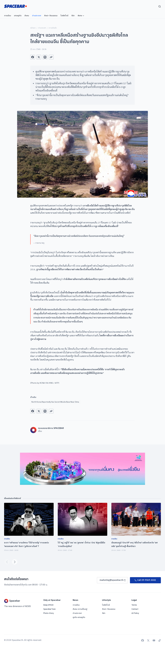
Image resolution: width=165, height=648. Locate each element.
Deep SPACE (48, 605)
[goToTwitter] (148, 640)
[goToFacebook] (142, 640)
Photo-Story (48, 613)
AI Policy (135, 613)
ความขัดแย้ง (53, 28)
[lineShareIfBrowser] (45, 57)
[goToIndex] (15, 6)
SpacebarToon (49, 609)
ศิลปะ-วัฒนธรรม (108, 609)
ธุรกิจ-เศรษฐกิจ (79, 617)
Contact (134, 609)
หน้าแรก (33, 28)
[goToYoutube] (154, 640)
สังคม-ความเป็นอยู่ (80, 609)
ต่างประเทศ (42, 28)
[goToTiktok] (159, 640)
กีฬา (103, 613)
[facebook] (32, 57)
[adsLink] (82, 469)
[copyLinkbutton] (51, 57)
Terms (134, 605)
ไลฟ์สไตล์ (106, 605)
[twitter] (39, 57)
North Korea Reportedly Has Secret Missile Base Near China (55, 402)
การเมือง (76, 605)
